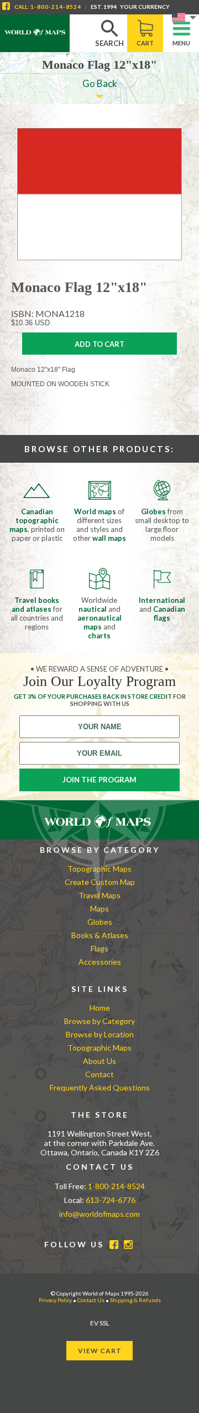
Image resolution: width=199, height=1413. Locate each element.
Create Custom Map (100, 882)
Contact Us (90, 1300)
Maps (99, 908)
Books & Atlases (99, 935)
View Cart (100, 1351)
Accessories (99, 961)
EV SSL (99, 1323)
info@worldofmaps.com (99, 1214)
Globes (99, 921)
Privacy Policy (55, 1300)
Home (100, 1007)
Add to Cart (99, 344)
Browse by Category (99, 1021)
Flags (99, 948)
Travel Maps (99, 895)
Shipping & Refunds (135, 1300)
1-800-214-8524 (55, 6)
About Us (99, 1061)
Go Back (99, 83)
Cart (145, 43)
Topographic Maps (99, 868)
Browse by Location (100, 1034)
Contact (99, 1074)
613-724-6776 (110, 1200)
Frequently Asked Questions (100, 1087)
